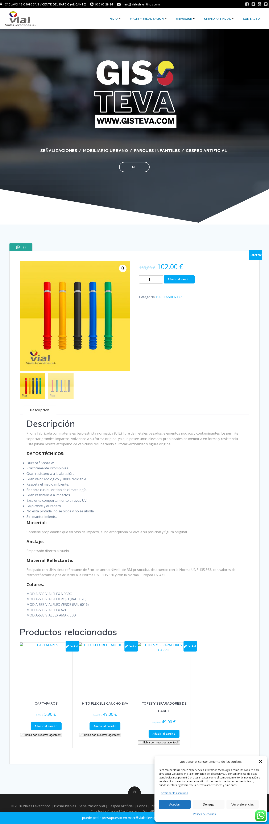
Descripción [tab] (39, 410)
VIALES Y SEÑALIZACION (147, 19)
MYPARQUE (184, 19)
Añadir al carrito (179, 279)
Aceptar (174, 804)
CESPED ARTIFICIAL (217, 19)
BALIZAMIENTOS (169, 297)
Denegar (209, 804)
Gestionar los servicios (174, 793)
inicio (113, 19)
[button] (260, 761)
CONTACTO (251, 19)
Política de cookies (204, 814)
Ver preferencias (242, 804)
